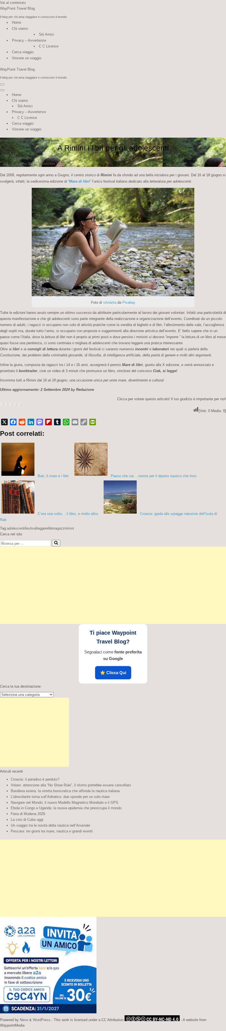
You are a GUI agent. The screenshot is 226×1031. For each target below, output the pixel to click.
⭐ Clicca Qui (113, 672)
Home (16, 22)
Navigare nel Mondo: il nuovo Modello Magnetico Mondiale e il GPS (64, 802)
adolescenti (16, 528)
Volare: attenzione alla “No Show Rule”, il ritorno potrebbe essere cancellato (71, 785)
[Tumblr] (57, 422)
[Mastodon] (39, 422)
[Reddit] (22, 422)
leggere (42, 528)
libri (51, 528)
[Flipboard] (48, 422)
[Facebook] (13, 422)
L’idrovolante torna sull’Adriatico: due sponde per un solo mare (60, 797)
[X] (4, 422)
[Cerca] (56, 543)
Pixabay (128, 302)
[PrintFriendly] (92, 422)
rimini (69, 528)
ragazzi (59, 528)
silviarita (109, 302)
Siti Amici (46, 34)
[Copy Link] (83, 422)
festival (31, 528)
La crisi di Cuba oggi (27, 820)
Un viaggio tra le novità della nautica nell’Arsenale (50, 825)
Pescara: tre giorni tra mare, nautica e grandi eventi (52, 831)
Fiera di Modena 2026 (28, 814)
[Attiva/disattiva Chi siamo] (96, 100)
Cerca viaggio (23, 52)
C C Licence (48, 46)
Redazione (23, 158)
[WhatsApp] (66, 422)
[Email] (75, 422)
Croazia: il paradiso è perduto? (35, 779)
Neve (24, 1020)
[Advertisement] (113, 585)
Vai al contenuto (13, 3)
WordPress (41, 1020)
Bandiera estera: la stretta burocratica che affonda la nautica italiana (65, 791)
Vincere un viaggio (26, 58)
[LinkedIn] (30, 422)
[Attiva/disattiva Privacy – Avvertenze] (96, 112)
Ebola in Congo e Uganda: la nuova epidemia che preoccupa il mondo (66, 808)
